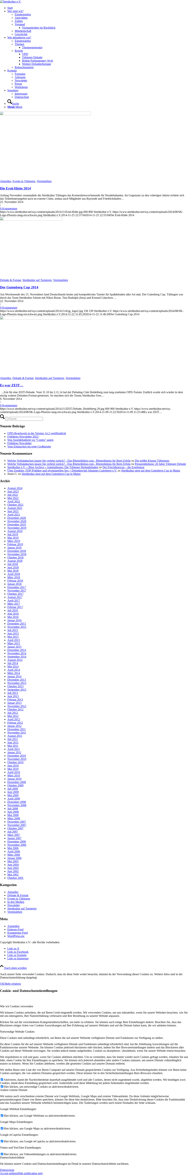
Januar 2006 (14, 858)
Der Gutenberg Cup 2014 (19, 287)
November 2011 (16, 732)
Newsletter (13, 905)
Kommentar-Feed (17, 932)
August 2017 (14, 597)
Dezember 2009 (16, 782)
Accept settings (9, 1173)
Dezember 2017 (16, 587)
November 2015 (16, 626)
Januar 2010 (14, 778)
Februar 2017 (15, 607)
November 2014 (16, 653)
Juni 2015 (13, 633)
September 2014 (16, 656)
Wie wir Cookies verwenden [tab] (16, 1006)
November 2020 (16, 521)
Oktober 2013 (15, 686)
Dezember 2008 (16, 801)
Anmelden (13, 926)
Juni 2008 (13, 811)
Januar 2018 (14, 583)
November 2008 (16, 805)
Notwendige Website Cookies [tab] (17, 1031)
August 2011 (14, 735)
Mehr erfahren (12, 983)
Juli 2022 (12, 494)
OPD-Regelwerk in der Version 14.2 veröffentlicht (36, 433)
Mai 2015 (13, 636)
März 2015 (13, 643)
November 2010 (16, 759)
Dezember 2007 (16, 821)
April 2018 (13, 574)
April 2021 (13, 514)
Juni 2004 (13, 864)
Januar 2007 (14, 838)
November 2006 (16, 844)
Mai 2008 (13, 815)
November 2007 (16, 825)
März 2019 (13, 541)
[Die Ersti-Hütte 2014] (45, 114)
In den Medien (15, 901)
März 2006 (13, 854)
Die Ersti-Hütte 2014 (15, 188)
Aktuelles (5, 181)
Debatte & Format (10, 280)
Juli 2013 (12, 692)
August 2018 (14, 560)
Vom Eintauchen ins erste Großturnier (29, 446)
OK (2, 983)
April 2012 (13, 719)
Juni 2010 (13, 765)
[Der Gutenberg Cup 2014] (31, 219)
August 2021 (14, 508)
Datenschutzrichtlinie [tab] (12, 1157)
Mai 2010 (13, 768)
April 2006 (13, 851)
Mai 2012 (13, 716)
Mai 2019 (13, 537)
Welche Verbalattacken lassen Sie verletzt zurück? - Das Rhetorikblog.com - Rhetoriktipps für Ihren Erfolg (69, 460)
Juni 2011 (13, 742)
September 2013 (16, 689)
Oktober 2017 (15, 593)
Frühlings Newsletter (19, 443)
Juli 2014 (12, 663)
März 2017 (13, 603)
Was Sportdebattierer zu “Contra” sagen (30, 439)
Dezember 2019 (16, 524)
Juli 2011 (12, 739)
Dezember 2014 (16, 650)
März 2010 (13, 775)
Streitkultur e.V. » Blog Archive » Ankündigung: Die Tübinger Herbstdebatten (52, 467)
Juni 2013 (13, 696)
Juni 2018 (13, 567)
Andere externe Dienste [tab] (13, 1090)
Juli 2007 (12, 831)
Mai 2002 (13, 874)
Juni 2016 (13, 613)
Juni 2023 (13, 491)
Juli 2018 (12, 564)
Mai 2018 (13, 570)
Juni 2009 (13, 792)
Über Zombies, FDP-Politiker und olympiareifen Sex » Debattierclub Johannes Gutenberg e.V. (62, 470)
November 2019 (16, 527)
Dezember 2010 (16, 755)
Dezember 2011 (16, 729)
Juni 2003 (13, 868)
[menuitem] (97, 8)
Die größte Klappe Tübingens (152, 460)
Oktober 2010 (15, 762)
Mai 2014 (13, 666)
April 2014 (13, 669)
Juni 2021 (13, 511)
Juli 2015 (12, 630)
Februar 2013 (15, 699)
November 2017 (16, 590)
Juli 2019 (12, 534)
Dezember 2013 (16, 679)
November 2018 (16, 554)
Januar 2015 (14, 646)
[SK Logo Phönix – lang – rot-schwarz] (10, 1)
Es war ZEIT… (11, 385)
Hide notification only (30, 1173)
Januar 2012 (14, 725)
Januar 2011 (14, 752)
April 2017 (13, 600)
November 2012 (16, 706)
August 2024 (14, 488)
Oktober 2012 (15, 709)
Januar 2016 (14, 620)
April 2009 (13, 798)
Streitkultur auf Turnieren (37, 280)
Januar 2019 (14, 547)
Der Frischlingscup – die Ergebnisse (123, 467)
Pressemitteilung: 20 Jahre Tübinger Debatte (160, 463)
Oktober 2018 (15, 557)
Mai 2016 (13, 617)
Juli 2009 (12, 788)
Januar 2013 (14, 702)
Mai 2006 (13, 848)
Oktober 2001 (15, 877)
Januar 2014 (14, 676)
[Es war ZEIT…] (45, 318)
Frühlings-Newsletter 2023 (22, 436)
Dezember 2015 (16, 623)
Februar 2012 (15, 722)
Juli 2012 (12, 712)
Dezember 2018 (16, 550)
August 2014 (14, 659)
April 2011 (13, 749)
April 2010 (13, 772)
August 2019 (14, 531)
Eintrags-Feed (15, 929)
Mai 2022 (13, 498)
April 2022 (13, 501)
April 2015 (13, 640)
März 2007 (13, 834)
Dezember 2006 (16, 841)
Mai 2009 (13, 795)
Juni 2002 (13, 871)
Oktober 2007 (15, 828)
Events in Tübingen (23, 181)
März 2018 (13, 577)
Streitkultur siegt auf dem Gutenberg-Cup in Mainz (150, 470)
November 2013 (16, 683)
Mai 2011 (12, 745)
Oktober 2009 (15, 785)
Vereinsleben (44, 181)
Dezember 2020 (16, 517)
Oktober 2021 (15, 504)
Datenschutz (7, 1170)
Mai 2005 (13, 861)
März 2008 (13, 818)
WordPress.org (15, 936)
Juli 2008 (12, 808)
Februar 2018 (15, 580)
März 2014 (13, 673)
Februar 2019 (15, 544)
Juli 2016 (12, 610)
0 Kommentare (8, 208)
